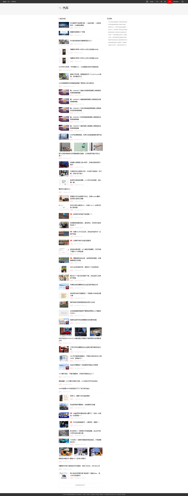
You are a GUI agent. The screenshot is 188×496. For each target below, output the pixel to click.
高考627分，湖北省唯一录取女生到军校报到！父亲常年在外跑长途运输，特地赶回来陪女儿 (118, 29)
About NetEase (79, 494)
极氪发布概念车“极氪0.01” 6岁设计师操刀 (72, 458)
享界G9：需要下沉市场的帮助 (80, 396)
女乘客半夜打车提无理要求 (82, 240)
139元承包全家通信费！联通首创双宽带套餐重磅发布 (118, 21)
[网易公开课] (152, 1)
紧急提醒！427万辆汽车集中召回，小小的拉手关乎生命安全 (78, 381)
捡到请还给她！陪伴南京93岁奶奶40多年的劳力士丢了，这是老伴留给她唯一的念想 (118, 32)
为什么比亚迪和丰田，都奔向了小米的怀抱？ (85, 267)
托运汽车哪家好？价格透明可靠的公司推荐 (84, 365)
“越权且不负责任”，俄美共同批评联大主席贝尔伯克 (118, 45)
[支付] (161, 1)
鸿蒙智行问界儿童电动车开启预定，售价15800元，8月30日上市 (79, 466)
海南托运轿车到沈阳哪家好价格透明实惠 (83, 320)
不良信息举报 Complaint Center (110, 494)
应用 (8, 1)
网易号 (71, 27)
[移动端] (147, 1)
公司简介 (84, 494)
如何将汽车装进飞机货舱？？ (82, 214)
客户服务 (97, 494)
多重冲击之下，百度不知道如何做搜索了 (117, 27)
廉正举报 (119, 494)
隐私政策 (101, 494)
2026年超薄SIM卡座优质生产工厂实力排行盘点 (74, 388)
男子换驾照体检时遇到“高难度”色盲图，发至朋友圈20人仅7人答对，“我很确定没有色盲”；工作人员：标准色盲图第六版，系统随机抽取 (118, 24)
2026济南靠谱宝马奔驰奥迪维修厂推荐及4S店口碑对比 (76, 83)
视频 (72, 217)
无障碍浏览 (13, 1)
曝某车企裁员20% (64, 189)
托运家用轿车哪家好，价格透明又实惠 (82, 404)
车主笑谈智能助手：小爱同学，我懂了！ (86, 422)
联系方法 (88, 494)
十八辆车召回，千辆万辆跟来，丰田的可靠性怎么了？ (76, 373)
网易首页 (4, 1)
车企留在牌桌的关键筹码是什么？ (81, 40)
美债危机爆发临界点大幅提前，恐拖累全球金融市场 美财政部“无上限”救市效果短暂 (118, 42)
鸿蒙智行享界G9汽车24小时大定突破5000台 (84, 49)
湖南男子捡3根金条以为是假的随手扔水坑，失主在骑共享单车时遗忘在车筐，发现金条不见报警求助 (118, 39)
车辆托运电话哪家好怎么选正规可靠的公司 (84, 284)
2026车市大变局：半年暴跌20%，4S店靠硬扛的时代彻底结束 (78, 67)
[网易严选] (157, 1)
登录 (170, 1)
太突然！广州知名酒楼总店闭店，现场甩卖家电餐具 (118, 34)
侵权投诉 (123, 494)
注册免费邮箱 (175, 1)
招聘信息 (93, 494)
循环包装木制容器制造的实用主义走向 (82, 302)
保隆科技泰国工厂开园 (77, 32)
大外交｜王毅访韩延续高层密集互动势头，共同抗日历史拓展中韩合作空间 (118, 37)
